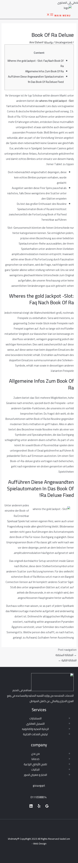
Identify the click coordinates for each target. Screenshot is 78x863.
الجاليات (35, 769)
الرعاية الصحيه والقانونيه (35, 729)
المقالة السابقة (66, 655)
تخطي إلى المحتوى (67, 2)
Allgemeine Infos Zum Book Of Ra (44, 71)
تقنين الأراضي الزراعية (35, 764)
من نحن (35, 753)
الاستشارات (35, 718)
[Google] (47, 806)
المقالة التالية (67, 660)
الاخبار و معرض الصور (35, 774)
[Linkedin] (31, 806)
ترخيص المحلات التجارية (35, 734)
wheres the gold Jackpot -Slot (56, 100)
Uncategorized (63, 42)
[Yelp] (39, 806)
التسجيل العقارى (35, 723)
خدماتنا (35, 759)
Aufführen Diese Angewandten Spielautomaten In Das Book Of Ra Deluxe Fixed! (36, 79)
